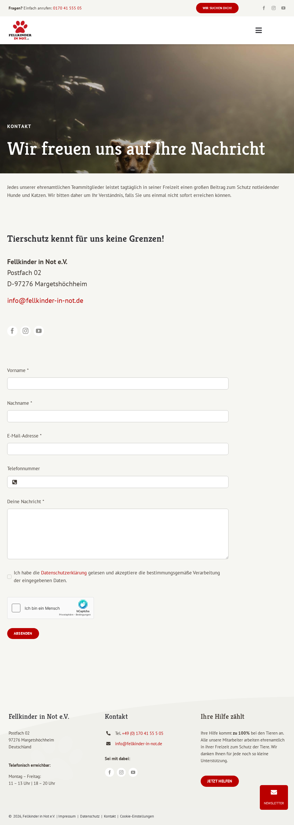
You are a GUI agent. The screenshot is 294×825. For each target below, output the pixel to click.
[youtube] (283, 8)
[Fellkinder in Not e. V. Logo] (20, 23)
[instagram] (274, 8)
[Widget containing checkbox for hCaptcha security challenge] (50, 608)
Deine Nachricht (25, 501)
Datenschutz (90, 816)
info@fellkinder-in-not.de (45, 300)
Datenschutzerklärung (64, 573)
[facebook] (264, 8)
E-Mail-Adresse (24, 436)
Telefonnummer (23, 468)
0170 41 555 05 (67, 8)
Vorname (18, 370)
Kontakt (110, 816)
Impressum (67, 816)
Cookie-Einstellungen (137, 816)
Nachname (19, 403)
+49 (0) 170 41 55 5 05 (142, 733)
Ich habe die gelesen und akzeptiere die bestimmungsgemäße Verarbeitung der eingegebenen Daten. (117, 577)
